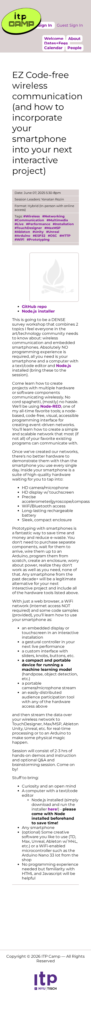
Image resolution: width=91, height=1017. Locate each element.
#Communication (29, 220)
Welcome (53, 38)
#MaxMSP (52, 228)
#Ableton (22, 232)
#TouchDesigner (28, 228)
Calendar (53, 48)
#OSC (52, 235)
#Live (19, 224)
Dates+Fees (56, 43)
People (74, 48)
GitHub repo (34, 306)
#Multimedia (57, 220)
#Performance (38, 224)
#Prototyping (38, 239)
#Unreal (52, 232)
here (52, 809)
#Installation (63, 224)
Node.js (63, 365)
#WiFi (19, 239)
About (74, 38)
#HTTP (65, 235)
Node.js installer (38, 311)
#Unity (38, 232)
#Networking (53, 216)
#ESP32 (39, 235)
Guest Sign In (70, 25)
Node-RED (50, 406)
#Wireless (31, 216)
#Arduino (22, 235)
